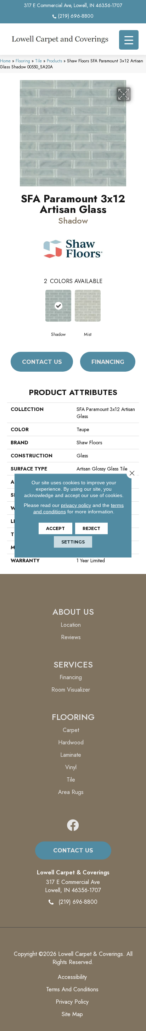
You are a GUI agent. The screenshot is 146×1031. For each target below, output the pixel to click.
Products (54, 61)
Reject (91, 528)
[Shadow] (58, 305)
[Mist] (87, 305)
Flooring (23, 61)
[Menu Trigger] (129, 40)
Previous (10, 305)
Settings (73, 542)
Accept (55, 528)
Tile (38, 61)
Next (135, 305)
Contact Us (42, 362)
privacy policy (76, 505)
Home (5, 61)
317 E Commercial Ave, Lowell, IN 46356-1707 (73, 5)
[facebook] (73, 825)
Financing (107, 362)
